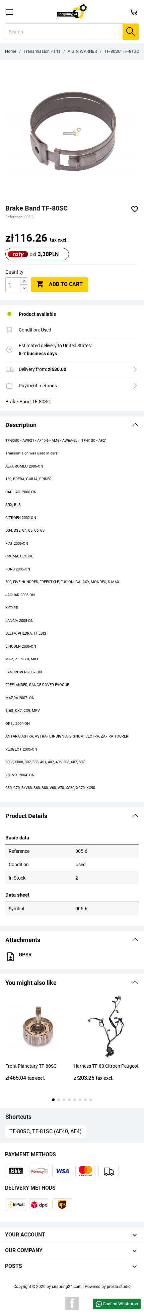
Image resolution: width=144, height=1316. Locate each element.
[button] (72, 425)
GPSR (25, 955)
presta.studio (119, 1286)
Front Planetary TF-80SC (31, 1066)
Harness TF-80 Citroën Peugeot (106, 1066)
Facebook (72, 1303)
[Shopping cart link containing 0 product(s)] (133, 11)
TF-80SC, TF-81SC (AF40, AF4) (45, 1131)
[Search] (131, 32)
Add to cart (59, 284)
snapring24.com (67, 1286)
